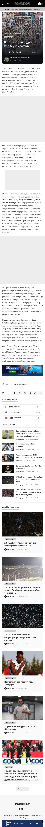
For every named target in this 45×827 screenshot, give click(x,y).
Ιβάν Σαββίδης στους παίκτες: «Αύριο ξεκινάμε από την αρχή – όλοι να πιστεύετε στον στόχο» (29, 433)
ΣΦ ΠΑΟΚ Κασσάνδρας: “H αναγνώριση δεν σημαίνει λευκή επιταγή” (20, 637)
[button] (4, 3)
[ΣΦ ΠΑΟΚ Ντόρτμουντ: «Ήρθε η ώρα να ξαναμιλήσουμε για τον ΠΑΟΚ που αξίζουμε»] (8, 493)
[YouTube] (22, 809)
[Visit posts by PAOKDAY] (5, 549)
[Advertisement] (22, 119)
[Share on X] (13, 52)
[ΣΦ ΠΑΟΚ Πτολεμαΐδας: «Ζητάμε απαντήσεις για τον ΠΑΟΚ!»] (22, 524)
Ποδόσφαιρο (20, 439)
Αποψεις (8, 37)
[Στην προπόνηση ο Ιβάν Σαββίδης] (8, 447)
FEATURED (17, 384)
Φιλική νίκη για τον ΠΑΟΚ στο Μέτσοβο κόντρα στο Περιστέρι (29, 456)
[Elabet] (22, 370)
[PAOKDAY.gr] (22, 3)
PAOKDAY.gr (11, 203)
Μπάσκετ (19, 460)
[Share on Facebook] (9, 52)
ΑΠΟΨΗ (25, 384)
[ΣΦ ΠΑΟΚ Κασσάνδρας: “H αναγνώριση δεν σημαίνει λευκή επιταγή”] (22, 616)
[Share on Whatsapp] (16, 52)
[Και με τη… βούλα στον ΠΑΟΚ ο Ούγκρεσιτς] (8, 469)
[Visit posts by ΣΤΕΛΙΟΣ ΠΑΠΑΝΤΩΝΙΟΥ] (5, 780)
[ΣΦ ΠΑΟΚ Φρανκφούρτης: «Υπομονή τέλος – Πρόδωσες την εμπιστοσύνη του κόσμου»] (22, 569)
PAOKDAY (10, 549)
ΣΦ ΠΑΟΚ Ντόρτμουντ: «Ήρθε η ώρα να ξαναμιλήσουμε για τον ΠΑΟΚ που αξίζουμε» (28, 492)
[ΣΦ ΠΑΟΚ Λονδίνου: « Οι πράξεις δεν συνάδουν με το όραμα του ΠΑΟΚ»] (8, 480)
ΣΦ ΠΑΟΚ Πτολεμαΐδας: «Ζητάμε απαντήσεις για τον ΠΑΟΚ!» (20, 544)
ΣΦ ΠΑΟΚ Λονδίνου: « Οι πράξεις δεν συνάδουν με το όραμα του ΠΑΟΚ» (29, 479)
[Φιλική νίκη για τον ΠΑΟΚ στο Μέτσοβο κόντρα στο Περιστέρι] (8, 458)
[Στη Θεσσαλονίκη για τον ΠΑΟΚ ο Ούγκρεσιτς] (22, 708)
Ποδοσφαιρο (10, 539)
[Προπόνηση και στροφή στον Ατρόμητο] (22, 663)
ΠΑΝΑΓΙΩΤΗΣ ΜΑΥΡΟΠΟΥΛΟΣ (20, 58)
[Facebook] (22, 406)
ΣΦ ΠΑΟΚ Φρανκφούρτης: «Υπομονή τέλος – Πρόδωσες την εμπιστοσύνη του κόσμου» (22, 590)
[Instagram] (22, 412)
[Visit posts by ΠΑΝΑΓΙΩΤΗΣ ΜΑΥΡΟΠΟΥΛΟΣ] (6, 59)
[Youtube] (22, 417)
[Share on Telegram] (30, 393)
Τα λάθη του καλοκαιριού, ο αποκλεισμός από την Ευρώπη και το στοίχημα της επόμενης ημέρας (21, 773)
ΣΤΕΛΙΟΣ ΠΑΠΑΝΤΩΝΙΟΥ (15, 780)
